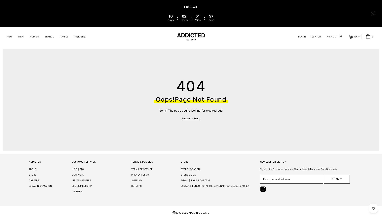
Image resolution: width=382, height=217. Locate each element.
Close (373, 14)
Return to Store (191, 118)
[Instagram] (263, 189)
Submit (337, 179)
